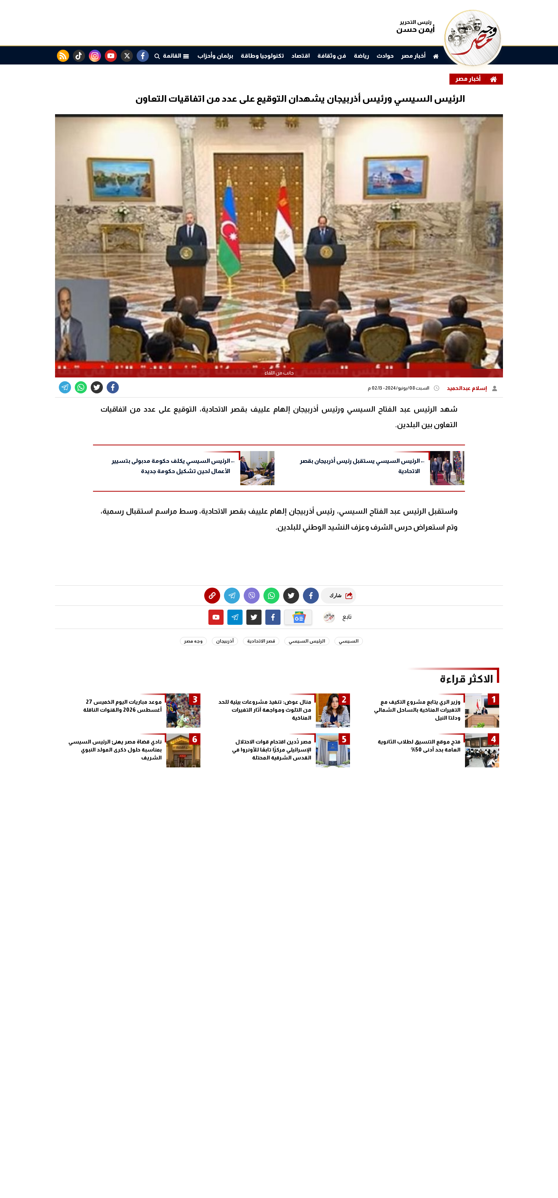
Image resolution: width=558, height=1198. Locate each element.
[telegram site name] (235, 617)
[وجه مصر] (472, 64)
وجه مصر (193, 641)
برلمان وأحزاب (215, 55)
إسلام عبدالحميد (467, 388)
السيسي (349, 641)
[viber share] (65, 387)
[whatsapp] (212, 596)
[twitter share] (97, 387)
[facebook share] (113, 387)
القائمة (173, 55)
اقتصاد (301, 55)
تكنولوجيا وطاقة (262, 55)
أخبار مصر (413, 55)
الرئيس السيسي (306, 641)
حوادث (385, 55)
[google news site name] (298, 617)
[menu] (157, 55)
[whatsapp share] (81, 387)
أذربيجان (225, 641)
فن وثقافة (331, 55)
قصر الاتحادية (261, 641)
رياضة (361, 55)
